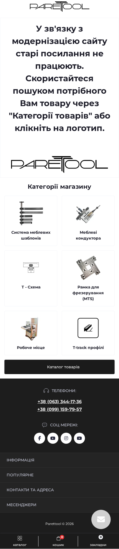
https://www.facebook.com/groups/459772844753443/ (39, 438)
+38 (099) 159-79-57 (59, 409)
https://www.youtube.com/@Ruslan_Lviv (79, 438)
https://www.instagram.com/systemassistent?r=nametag (66, 438)
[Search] (17, 6)
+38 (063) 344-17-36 (60, 401)
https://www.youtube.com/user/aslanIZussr (52, 438)
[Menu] (7, 6)
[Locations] (103, 6)
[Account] (113, 6)
